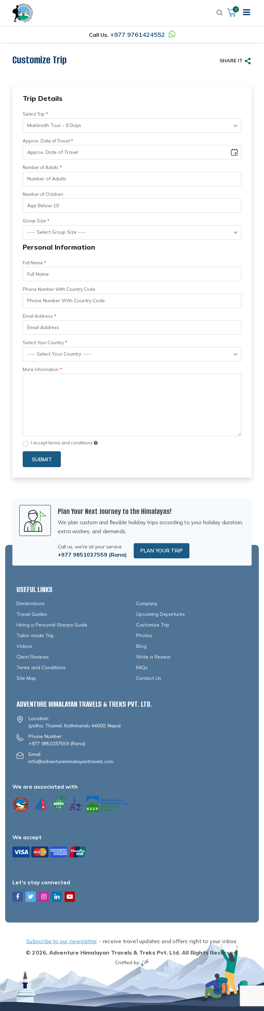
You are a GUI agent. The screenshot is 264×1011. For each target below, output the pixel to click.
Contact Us (148, 678)
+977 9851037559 (82, 554)
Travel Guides (31, 614)
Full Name (33, 262)
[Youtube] (70, 897)
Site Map (26, 678)
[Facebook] (17, 897)
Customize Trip (152, 625)
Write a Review (153, 657)
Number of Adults (41, 167)
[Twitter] (30, 897)
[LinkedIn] (57, 897)
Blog (141, 646)
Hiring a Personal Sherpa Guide (51, 625)
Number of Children (43, 194)
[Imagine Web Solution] (145, 962)
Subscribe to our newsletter (61, 941)
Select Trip (34, 114)
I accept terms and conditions (62, 442)
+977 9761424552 (137, 35)
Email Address (38, 316)
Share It (231, 60)
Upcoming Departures (160, 614)
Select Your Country (43, 342)
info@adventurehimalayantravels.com (71, 761)
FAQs (142, 667)
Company (146, 603)
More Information (41, 369)
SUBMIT (42, 459)
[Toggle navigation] (246, 13)
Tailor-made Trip (35, 635)
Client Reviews (32, 657)
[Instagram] (43, 897)
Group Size (34, 220)
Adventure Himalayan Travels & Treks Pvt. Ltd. (114, 952)
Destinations (30, 603)
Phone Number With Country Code (59, 289)
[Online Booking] (49, 851)
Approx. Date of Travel (46, 141)
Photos (144, 635)
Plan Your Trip (161, 550)
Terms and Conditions (41, 667)
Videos (24, 646)
